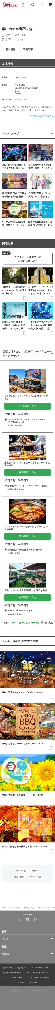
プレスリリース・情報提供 (38, 977)
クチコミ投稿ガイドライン (37, 972)
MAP (18, 92)
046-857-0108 (21, 99)
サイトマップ (8, 967)
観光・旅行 (19, 876)
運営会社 (33, 982)
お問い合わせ (17, 977)
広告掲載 (21, 982)
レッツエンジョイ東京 (12, 907)
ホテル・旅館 (35, 876)
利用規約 (21, 967)
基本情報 (7, 64)
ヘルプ (4, 977)
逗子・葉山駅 (21, 870)
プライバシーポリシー (39, 967)
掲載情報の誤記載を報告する (41, 115)
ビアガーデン (33, 622)
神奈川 (36, 870)
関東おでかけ (29, 907)
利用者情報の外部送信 (12, 972)
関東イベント (44, 907)
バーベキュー (16, 622)
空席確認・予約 (27, 406)
